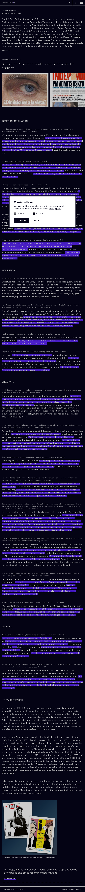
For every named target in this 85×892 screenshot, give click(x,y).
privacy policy (55, 209)
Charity (78, 889)
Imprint (64, 889)
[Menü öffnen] (81, 3)
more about (6, 50)
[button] (82, 110)
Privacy (71, 889)
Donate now (9, 879)
